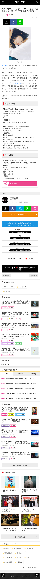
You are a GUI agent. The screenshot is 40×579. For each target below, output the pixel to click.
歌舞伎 (6, 548)
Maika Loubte (9, 287)
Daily (6, 374)
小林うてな (17, 83)
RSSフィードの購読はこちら (20, 214)
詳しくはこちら (13, 183)
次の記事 (33, 276)
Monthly (33, 374)
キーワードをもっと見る (30, 567)
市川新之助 (30, 548)
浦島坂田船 (8, 553)
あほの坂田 (8, 562)
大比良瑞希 (5, 65)
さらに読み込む (20, 537)
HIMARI (19, 562)
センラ (19, 557)
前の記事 (6, 276)
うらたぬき (8, 557)
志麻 (27, 557)
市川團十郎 (17, 548)
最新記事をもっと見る (20, 465)
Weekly (20, 374)
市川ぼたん (20, 553)
